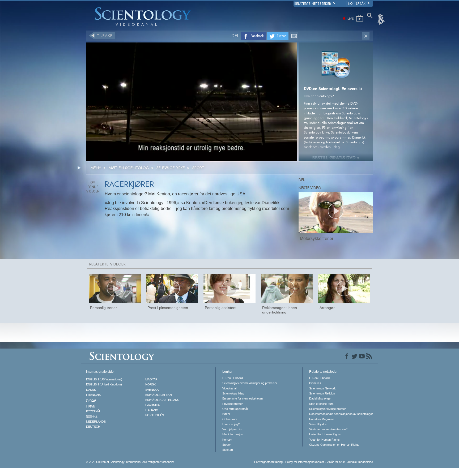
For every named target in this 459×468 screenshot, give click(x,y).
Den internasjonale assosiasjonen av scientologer (341, 413)
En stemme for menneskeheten (242, 398)
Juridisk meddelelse (360, 461)
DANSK (91, 389)
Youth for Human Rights (324, 439)
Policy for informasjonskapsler (304, 461)
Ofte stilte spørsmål (235, 408)
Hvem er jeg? (231, 424)
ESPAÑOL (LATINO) (158, 394)
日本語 (90, 406)
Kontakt (227, 439)
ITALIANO (151, 410)
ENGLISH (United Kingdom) (104, 384)
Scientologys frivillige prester (327, 408)
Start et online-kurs (321, 403)
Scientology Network (322, 388)
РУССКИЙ (93, 411)
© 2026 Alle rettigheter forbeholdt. (130, 461)
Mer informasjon (232, 434)
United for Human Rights (325, 434)
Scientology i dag (233, 393)
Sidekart (227, 449)
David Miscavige (319, 398)
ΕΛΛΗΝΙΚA (152, 405)
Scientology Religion (322, 393)
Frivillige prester (232, 403)
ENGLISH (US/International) (104, 379)
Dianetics (315, 383)
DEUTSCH (93, 426)
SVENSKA (152, 389)
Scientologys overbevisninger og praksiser (249, 383)
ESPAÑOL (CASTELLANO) (163, 399)
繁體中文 (92, 416)
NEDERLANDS (96, 421)
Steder (226, 444)
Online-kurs (229, 419)
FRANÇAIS (93, 394)
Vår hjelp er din (231, 429)
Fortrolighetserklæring (268, 461)
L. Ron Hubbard (232, 378)
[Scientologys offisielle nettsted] (381, 19)
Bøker (226, 413)
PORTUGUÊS (154, 415)
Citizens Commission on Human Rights (334, 444)
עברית (91, 400)
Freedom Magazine (321, 419)
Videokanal (229, 388)
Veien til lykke (317, 424)
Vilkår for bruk (336, 461)
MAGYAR (151, 379)
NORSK (150, 384)
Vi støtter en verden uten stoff (328, 429)
